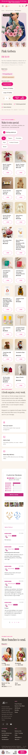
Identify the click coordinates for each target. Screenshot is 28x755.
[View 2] (11, 44)
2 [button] (12, 622)
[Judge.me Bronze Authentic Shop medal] (9, 515)
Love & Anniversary (7, 733)
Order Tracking (19, 733)
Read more (4, 69)
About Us (17, 739)
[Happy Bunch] (7, 6)
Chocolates (18, 138)
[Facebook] (3, 724)
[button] (8, 483)
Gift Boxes (17, 708)
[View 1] (4, 44)
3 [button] (14, 622)
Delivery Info (18, 731)
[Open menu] (2, 6)
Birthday (4, 731)
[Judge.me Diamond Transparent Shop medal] (17, 515)
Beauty (4, 146)
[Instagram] (7, 724)
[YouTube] (10, 724)
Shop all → (4, 644)
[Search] (20, 6)
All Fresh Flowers (9, 10)
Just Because (5, 739)
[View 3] (17, 44)
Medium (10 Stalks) (8, 88)
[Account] (23, 6)
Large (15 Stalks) (7, 92)
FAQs (16, 735)
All (3, 138)
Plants (16, 712)
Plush (4, 142)
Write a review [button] (14, 494)
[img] (8, 533)
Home (3, 10)
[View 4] (23, 44)
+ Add (7, 172)
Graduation (4, 737)
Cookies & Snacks (13, 142)
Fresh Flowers (18, 703)
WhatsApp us (18, 737)
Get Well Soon (5, 735)
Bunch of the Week (20, 706)
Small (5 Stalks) (7, 84)
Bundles (17, 710)
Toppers (10, 138)
